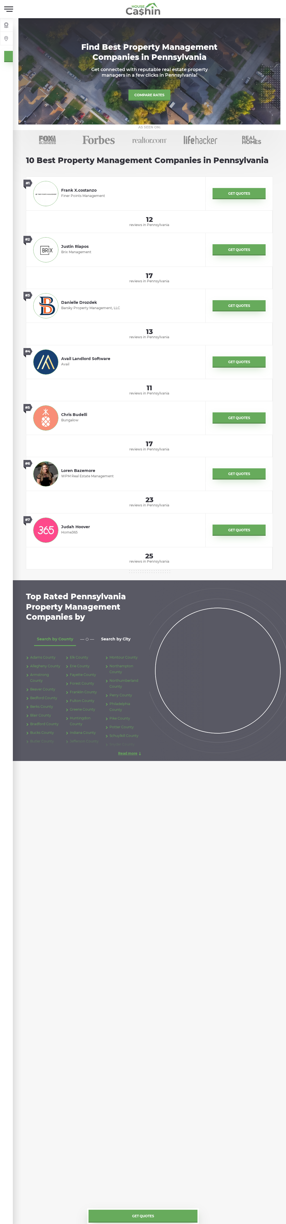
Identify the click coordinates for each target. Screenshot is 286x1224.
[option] (47, 140)
